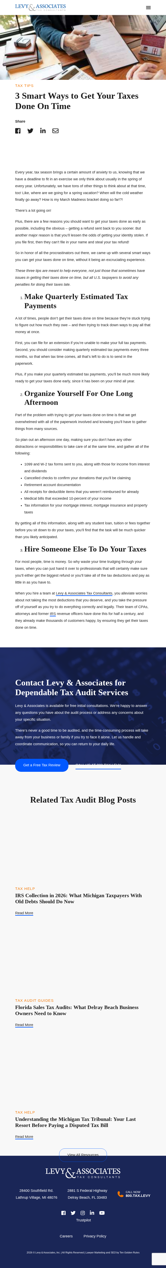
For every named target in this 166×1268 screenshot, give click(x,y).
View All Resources (83, 1155)
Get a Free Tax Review (41, 765)
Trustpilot (83, 1220)
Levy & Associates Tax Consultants (84, 593)
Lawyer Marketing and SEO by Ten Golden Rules (112, 1252)
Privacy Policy (95, 1236)
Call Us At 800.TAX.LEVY (98, 765)
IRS (53, 614)
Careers (66, 1236)
